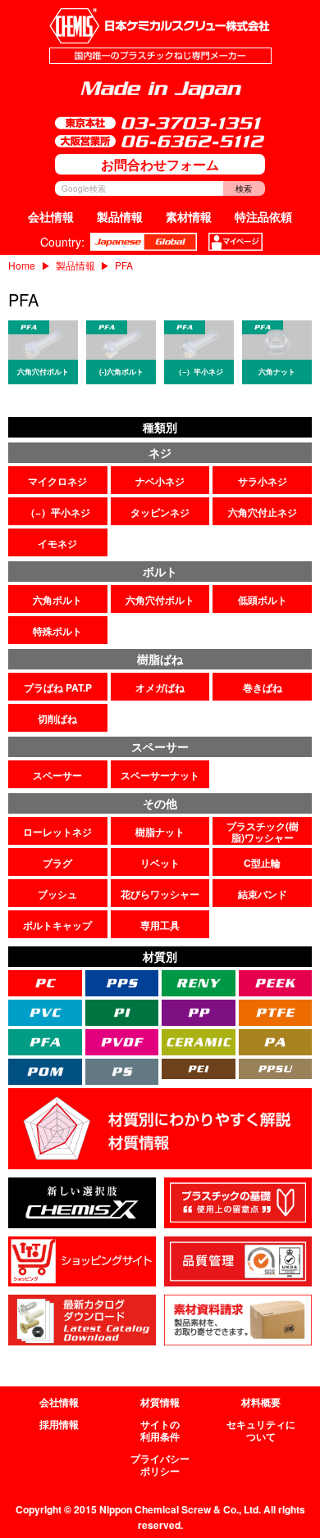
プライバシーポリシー (160, 1464)
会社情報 (51, 216)
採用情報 (59, 1424)
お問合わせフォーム (160, 164)
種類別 (160, 427)
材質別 (160, 956)
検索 (243, 188)
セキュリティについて (260, 1430)
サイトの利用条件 (160, 1430)
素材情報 (189, 216)
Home (21, 265)
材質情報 (160, 1402)
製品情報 (120, 216)
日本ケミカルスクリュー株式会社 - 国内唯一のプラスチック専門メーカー (160, 36)
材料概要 (261, 1402)
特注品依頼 (263, 216)
